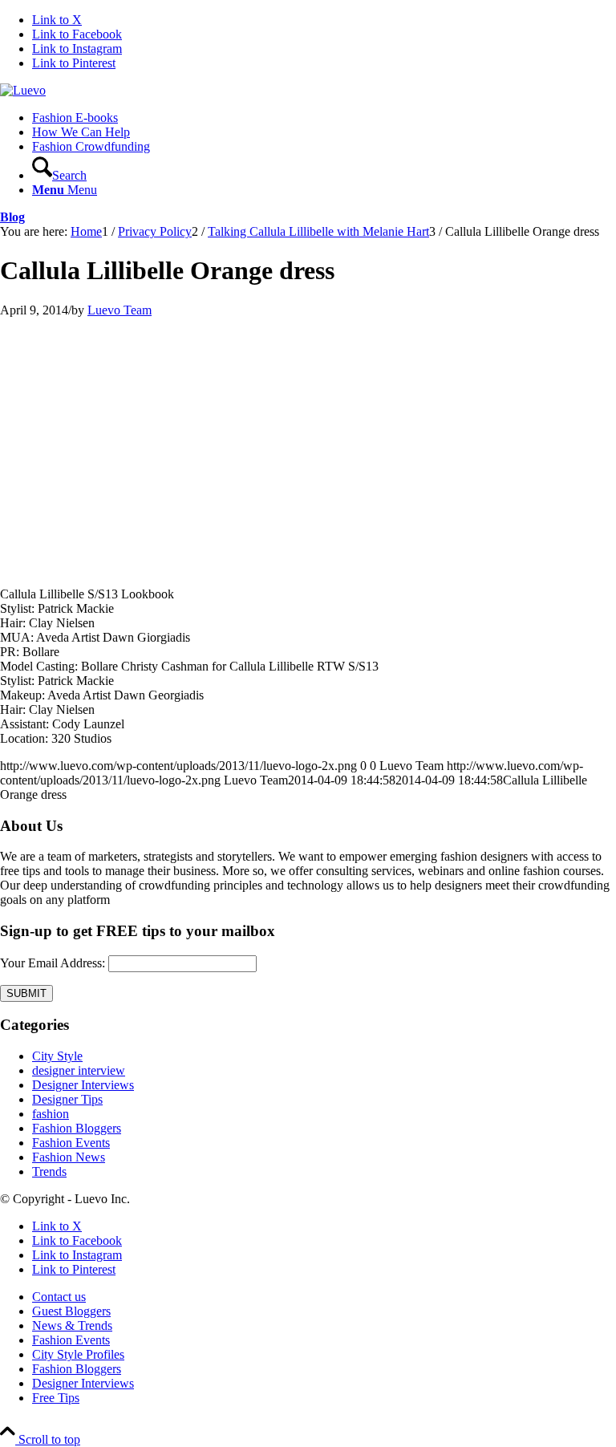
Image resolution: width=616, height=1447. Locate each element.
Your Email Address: (52, 963)
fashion (50, 1114)
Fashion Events (71, 1142)
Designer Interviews (83, 1085)
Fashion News (68, 1157)
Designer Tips (67, 1099)
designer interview (78, 1070)
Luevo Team (119, 310)
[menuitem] (324, 118)
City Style (57, 1056)
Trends (49, 1171)
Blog (12, 217)
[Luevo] (23, 90)
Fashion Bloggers (76, 1128)
